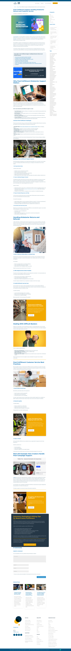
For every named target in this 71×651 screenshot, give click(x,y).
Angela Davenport (18, 13)
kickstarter (51, 97)
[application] (34, 75)
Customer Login (55, 0)
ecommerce (51, 70)
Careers (38, 627)
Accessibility (51, 649)
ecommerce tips (52, 79)
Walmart (49, 626)
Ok (60, 649)
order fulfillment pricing (53, 102)
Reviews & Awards (39, 624)
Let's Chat (31, 315)
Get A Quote (55, 3)
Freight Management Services (29, 624)
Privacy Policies (39, 639)
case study (51, 65)
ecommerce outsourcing (53, 75)
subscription (54, 111)
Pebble (14, 477)
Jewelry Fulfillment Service (52, 640)
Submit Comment (41, 577)
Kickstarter (15, 36)
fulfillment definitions (52, 88)
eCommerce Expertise (28, 638)
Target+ (49, 624)
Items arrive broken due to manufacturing (28, 126)
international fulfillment (53, 93)
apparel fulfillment (52, 58)
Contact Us (38, 642)
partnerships (51, 106)
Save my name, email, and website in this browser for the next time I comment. (27, 574)
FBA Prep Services (27, 623)
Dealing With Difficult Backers (21, 61)
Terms (58, 649)
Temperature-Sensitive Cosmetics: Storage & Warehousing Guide (17, 593)
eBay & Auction (50, 621)
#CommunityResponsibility (53, 53)
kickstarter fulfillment (52, 98)
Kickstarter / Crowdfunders (52, 642)
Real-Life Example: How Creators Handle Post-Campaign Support (28, 63)
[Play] (25, 75)
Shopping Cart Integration (29, 635)
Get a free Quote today (30, 544)
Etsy (49, 623)
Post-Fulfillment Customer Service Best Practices (25, 62)
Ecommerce (50, 620)
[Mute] (40, 75)
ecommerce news (52, 74)
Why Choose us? (39, 620)
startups (51, 111)
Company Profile (39, 621)
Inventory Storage (27, 620)
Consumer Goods (50, 637)
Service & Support (27, 630)
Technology (26, 626)
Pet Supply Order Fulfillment (52, 643)
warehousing (54, 115)
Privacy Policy (55, 649)
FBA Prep (51, 83)
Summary (17, 64)
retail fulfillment (52, 107)
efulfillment (51, 80)
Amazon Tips (51, 57)
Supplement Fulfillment (51, 646)
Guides (51, 18)
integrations (51, 92)
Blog (27, 13)
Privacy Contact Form (40, 641)
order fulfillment (52, 101)
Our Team (38, 623)
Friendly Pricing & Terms (28, 639)
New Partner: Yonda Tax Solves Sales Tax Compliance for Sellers (53, 28)
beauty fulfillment (52, 62)
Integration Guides (52, 19)
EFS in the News (52, 17)
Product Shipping (27, 627)
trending (51, 115)
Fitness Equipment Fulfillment (52, 639)
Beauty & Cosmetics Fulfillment (53, 630)
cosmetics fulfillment (52, 66)
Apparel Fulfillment (51, 627)
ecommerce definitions (53, 71)
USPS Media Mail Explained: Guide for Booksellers (53, 47)
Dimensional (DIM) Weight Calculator (29, 641)
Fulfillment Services (28, 621)
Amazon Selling (52, 56)
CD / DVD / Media (50, 636)
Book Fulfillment (50, 633)
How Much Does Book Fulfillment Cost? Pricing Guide (53, 33)
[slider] (42, 75)
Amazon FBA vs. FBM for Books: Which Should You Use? (53, 37)
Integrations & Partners (40, 626)
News (37, 630)
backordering (51, 61)
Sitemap (38, 638)
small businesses (52, 110)
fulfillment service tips (52, 89)
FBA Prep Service (52, 84)
